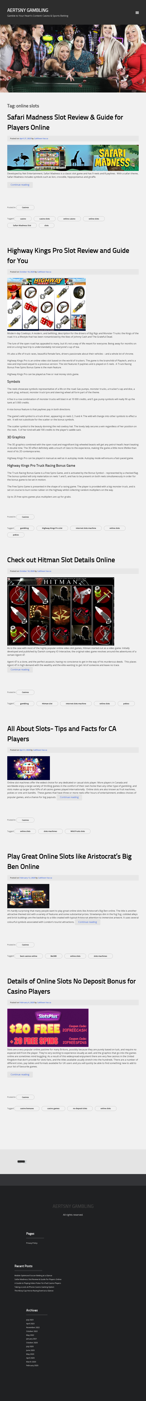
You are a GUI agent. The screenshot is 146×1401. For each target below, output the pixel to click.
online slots (94, 218)
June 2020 (30, 1350)
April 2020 (30, 1358)
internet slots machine (86, 528)
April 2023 (30, 1323)
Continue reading (22, 185)
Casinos (25, 207)
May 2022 (30, 1335)
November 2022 (33, 1327)
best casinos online (28, 956)
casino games (53, 1108)
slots (46, 225)
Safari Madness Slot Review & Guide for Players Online (38, 1279)
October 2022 (32, 1331)
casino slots (44, 218)
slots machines (50, 831)
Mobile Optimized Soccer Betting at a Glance (33, 1275)
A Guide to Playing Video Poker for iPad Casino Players (38, 1283)
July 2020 (30, 1346)
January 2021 (31, 1338)
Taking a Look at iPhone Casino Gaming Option (34, 1287)
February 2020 (32, 1365)
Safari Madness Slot (22, 225)
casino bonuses (27, 1108)
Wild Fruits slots (78, 831)
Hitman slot (47, 703)
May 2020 (30, 1354)
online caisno (69, 218)
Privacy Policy (31, 1243)
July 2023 (30, 1319)
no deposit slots (80, 1108)
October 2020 (32, 1342)
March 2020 (31, 1361)
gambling (24, 528)
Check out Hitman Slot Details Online (61, 560)
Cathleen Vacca (41, 138)
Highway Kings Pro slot (52, 528)
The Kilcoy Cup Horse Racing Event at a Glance (34, 1290)
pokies (16, 534)
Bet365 (54, 956)
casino (23, 218)
